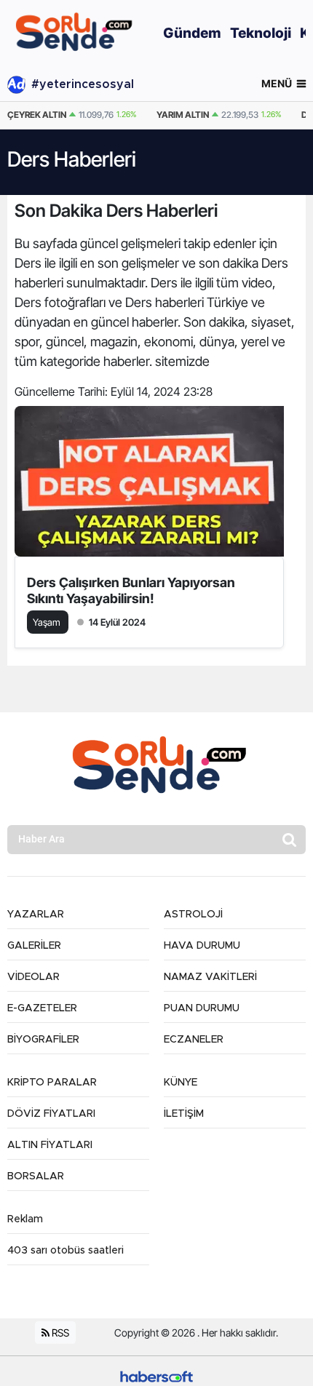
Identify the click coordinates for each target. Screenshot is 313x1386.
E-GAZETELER (42, 1008)
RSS (59, 1332)
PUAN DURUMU (201, 1008)
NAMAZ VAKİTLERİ (210, 977)
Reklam (25, 1219)
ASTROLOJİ (193, 914)
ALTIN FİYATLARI (49, 1145)
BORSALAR (35, 1176)
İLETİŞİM (184, 1114)
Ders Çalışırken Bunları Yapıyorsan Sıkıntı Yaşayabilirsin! (131, 590)
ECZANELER (193, 1040)
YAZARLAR (35, 914)
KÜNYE (180, 1083)
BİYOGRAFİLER (43, 1040)
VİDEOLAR (33, 977)
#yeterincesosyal (82, 84)
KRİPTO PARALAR (52, 1083)
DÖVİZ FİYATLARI (51, 1114)
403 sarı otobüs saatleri (65, 1251)
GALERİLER (34, 946)
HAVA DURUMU (202, 946)
